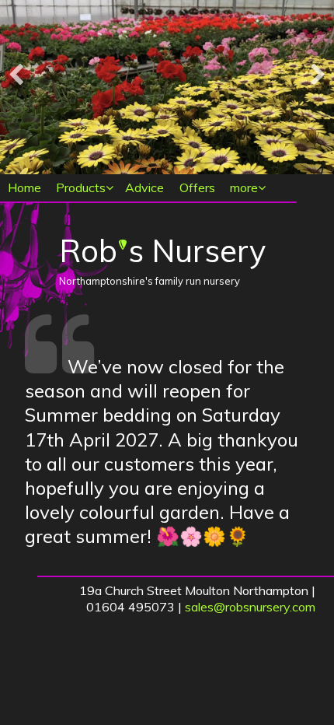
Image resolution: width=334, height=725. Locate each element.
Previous (16, 75)
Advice (144, 187)
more (244, 187)
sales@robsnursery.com (250, 607)
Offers (197, 187)
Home (24, 187)
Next (318, 75)
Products (81, 187)
